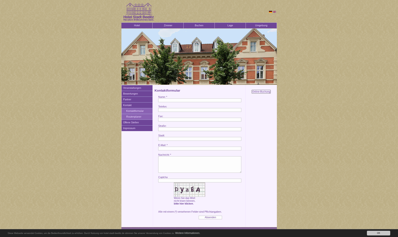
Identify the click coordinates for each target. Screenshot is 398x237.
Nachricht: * (164, 154)
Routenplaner (133, 116)
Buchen (199, 25)
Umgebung (261, 25)
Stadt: (161, 135)
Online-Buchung (261, 91)
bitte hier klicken (183, 203)
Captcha (163, 177)
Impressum (129, 128)
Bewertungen (130, 93)
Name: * (162, 97)
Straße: (162, 126)
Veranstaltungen (132, 88)
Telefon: (162, 106)
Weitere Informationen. (187, 233)
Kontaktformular (135, 111)
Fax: (160, 116)
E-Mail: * (163, 145)
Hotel (137, 25)
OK (378, 233)
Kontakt (127, 105)
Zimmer (168, 25)
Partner (127, 99)
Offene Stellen (131, 122)
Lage (230, 25)
